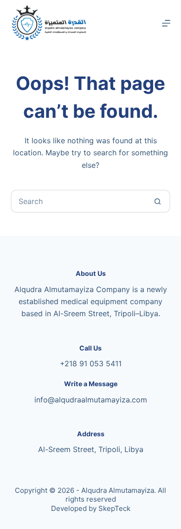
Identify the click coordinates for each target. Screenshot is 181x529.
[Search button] (157, 201)
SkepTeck (114, 508)
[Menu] (166, 23)
